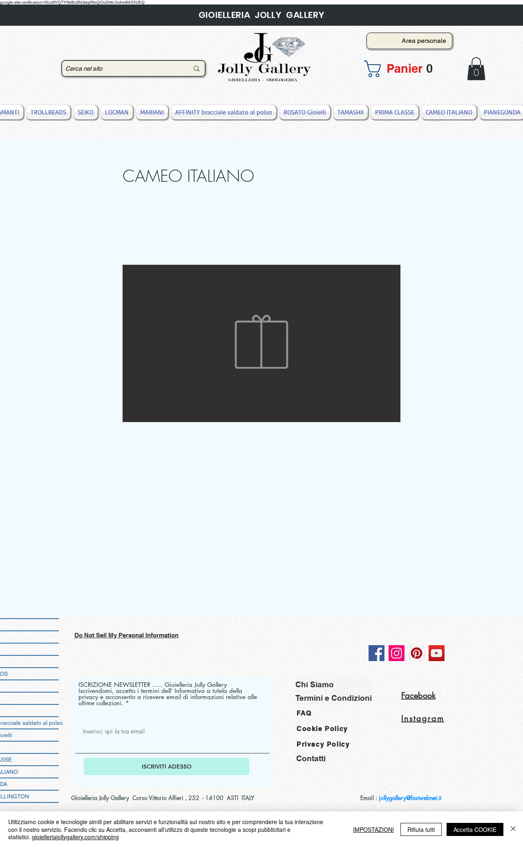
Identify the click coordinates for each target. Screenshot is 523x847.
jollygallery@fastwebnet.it (410, 798)
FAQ (304, 713)
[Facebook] (376, 653)
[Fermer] (513, 829)
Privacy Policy (323, 744)
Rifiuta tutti (421, 829)
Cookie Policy (322, 729)
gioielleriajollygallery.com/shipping (75, 837)
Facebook (418, 695)
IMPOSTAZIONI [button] (373, 829)
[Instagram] (397, 653)
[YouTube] (437, 653)
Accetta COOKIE (475, 829)
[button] (407, 68)
